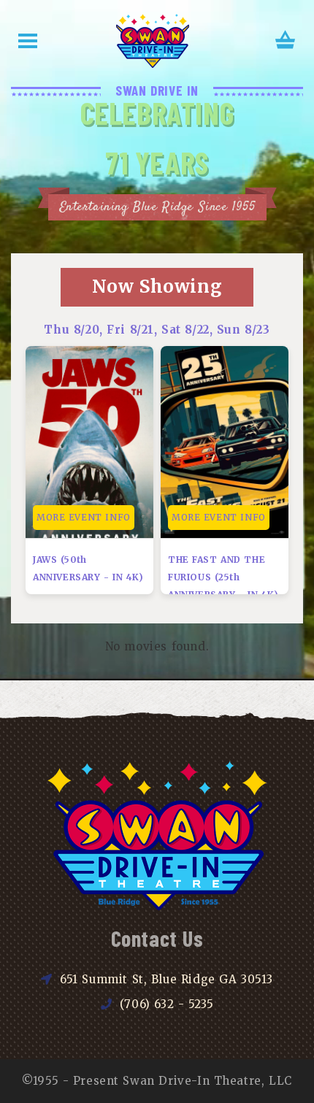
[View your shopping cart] (285, 41)
